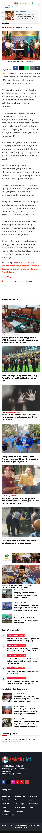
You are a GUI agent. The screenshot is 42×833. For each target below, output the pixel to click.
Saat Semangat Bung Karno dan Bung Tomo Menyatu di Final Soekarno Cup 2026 (19, 378)
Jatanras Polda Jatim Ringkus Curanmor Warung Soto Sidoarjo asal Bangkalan (23, 650)
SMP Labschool (26, 281)
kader (16, 281)
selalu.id (23, 828)
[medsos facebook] (3, 782)
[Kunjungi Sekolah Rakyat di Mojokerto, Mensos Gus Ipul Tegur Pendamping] (7, 593)
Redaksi (5, 825)
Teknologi (19, 804)
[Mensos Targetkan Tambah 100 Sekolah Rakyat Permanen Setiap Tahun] (21, 574)
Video (4, 807)
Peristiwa (5, 804)
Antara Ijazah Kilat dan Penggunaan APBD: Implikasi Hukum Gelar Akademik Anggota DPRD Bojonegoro (20, 340)
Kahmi (5, 285)
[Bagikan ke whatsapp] (26, 68)
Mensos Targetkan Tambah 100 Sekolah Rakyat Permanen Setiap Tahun (18, 586)
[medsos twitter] (8, 782)
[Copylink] (32, 68)
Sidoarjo (31, 739)
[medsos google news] (22, 782)
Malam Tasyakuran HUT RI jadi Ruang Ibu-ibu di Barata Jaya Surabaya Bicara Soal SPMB (26, 711)
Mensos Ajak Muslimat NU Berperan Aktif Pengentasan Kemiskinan (26, 620)
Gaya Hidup (20, 807)
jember (16, 743)
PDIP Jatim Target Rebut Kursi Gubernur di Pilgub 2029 (23, 672)
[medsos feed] (27, 782)
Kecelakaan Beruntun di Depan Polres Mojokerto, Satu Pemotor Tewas (19, 541)
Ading (9, 277)
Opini (31, 807)
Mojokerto (7, 743)
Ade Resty (10, 27)
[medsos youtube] (17, 782)
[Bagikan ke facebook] (15, 68)
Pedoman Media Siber (19, 825)
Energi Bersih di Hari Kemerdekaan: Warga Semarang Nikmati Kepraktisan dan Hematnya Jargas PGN (20, 459)
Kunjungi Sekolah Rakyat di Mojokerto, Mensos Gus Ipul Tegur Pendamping (25, 595)
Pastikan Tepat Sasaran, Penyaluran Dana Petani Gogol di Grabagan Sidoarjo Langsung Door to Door (20, 501)
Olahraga (19, 811)
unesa (8, 281)
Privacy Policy (35, 825)
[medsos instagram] (13, 782)
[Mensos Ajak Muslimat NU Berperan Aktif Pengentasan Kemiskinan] (7, 618)
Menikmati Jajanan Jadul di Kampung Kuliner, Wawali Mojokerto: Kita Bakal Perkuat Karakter (22, 661)
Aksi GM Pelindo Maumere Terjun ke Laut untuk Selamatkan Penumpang (23, 640)
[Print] (37, 68)
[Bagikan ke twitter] (21, 68)
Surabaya (6, 739)
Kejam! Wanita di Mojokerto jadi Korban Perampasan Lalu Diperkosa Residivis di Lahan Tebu (20, 417)
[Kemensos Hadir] (21, 558)
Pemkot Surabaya (19, 739)
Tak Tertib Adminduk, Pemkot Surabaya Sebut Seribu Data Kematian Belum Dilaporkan (26, 607)
